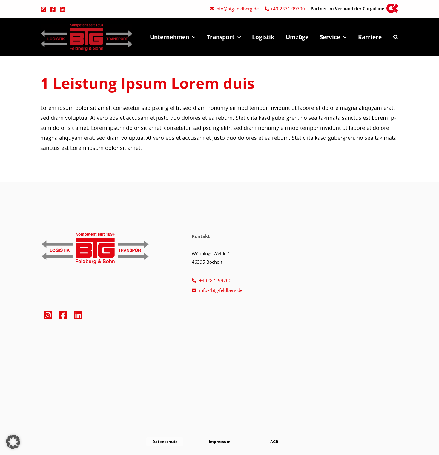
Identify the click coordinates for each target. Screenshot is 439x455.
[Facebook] (53, 9)
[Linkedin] (62, 9)
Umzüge (297, 37)
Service (330, 37)
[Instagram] (43, 9)
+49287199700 (215, 280)
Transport (220, 37)
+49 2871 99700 (287, 9)
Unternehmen (169, 37)
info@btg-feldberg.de (237, 9)
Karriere (370, 37)
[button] (192, 37)
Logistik (263, 37)
